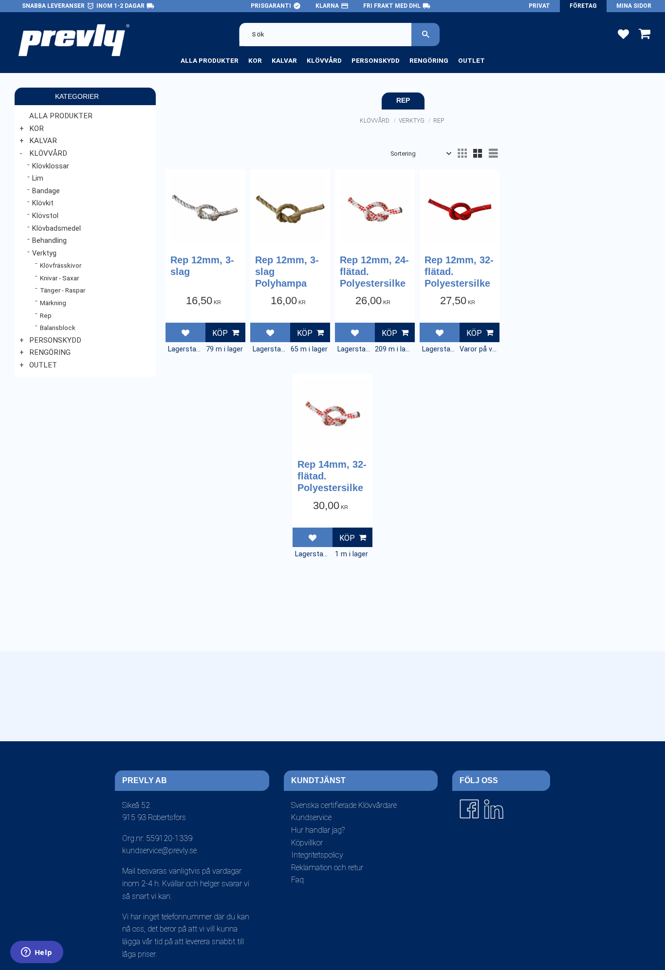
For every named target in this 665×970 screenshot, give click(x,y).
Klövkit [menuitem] (43, 203)
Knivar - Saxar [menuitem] (59, 278)
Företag (583, 5)
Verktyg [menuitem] (44, 253)
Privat (539, 5)
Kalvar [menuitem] (284, 60)
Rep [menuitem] (46, 315)
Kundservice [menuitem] (311, 817)
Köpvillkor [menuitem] (307, 842)
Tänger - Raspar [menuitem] (62, 290)
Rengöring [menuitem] (428, 60)
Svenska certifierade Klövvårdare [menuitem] (344, 805)
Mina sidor (633, 5)
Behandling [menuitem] (49, 241)
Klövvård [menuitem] (324, 60)
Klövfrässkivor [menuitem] (60, 265)
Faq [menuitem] (297, 879)
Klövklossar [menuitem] (50, 166)
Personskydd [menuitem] (375, 60)
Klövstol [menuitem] (45, 216)
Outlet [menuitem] (471, 60)
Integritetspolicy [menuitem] (317, 855)
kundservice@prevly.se (159, 850)
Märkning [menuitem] (53, 303)
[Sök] (426, 34)
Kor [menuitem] (255, 60)
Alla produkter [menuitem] (210, 60)
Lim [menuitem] (37, 178)
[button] (623, 33)
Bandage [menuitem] (46, 191)
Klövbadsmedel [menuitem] (56, 228)
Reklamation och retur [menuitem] (327, 867)
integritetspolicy (318, 749)
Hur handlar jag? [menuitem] (318, 830)
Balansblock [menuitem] (57, 327)
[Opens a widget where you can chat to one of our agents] (36, 953)
